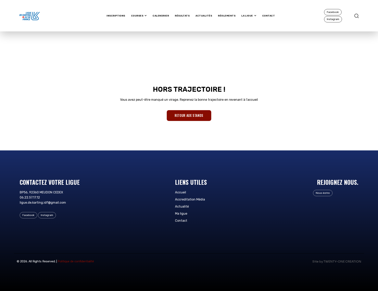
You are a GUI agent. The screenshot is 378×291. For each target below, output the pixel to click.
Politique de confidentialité (76, 261)
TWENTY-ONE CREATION (342, 261)
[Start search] (356, 15)
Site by (317, 261)
